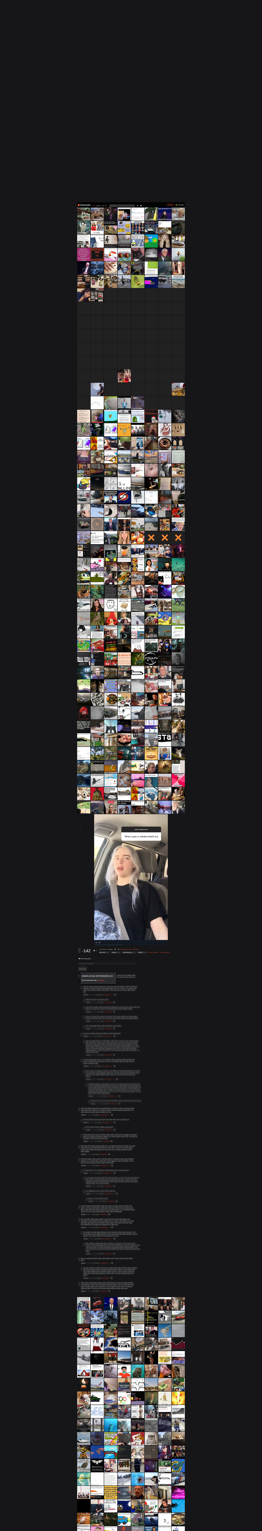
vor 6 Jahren (102, 747)
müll (103, 3)
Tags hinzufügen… (165, 750)
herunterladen (128, 747)
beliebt (98, 3)
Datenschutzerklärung (125, 1528)
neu (94, 3)
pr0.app (170, 2)
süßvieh (140, 750)
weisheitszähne (127, 750)
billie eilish (102, 750)
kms (111, 747)
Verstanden (185, 1527)
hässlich (114, 750)
